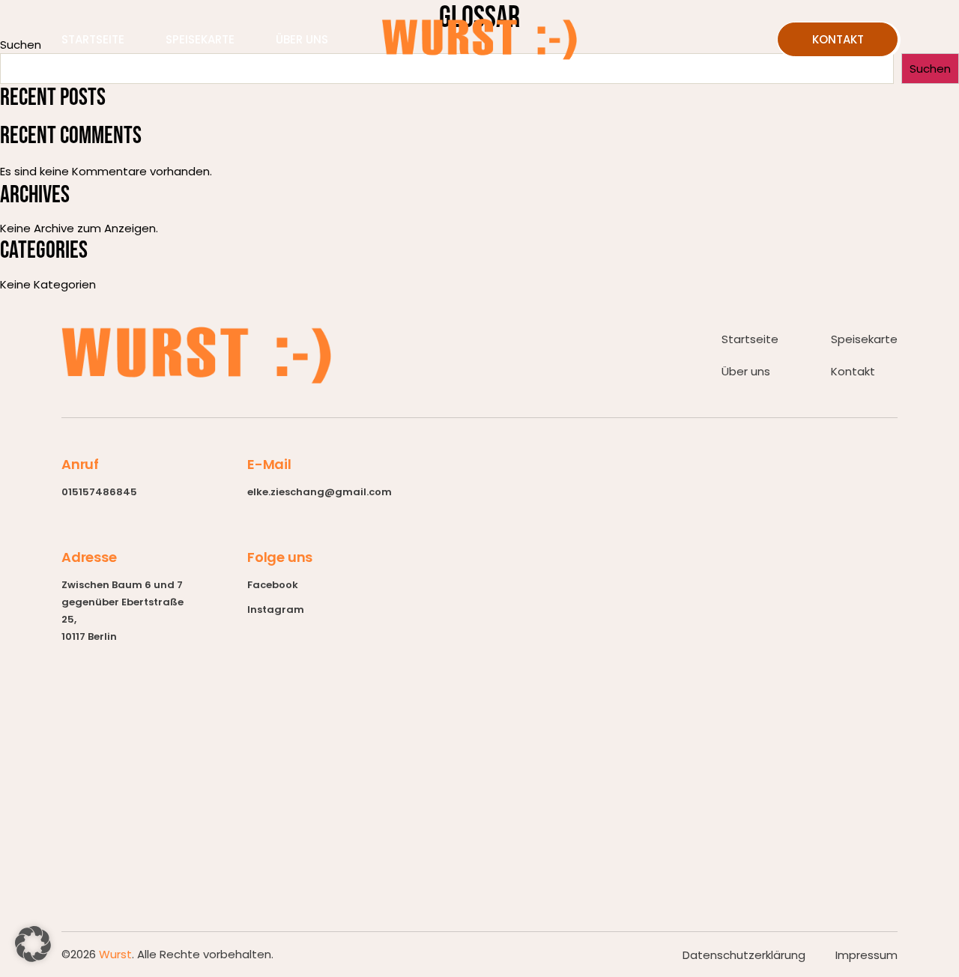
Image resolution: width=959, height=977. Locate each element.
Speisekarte (200, 39)
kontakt (838, 39)
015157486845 (99, 492)
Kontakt (853, 371)
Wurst (115, 954)
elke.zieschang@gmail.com (319, 492)
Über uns (302, 39)
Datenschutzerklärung (744, 955)
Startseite (92, 39)
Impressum (866, 955)
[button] (33, 944)
